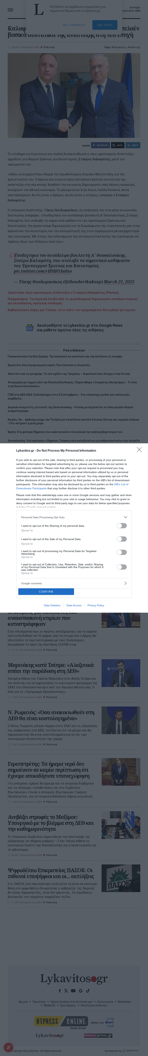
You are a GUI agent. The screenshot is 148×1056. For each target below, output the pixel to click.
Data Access (74, 605)
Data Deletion (52, 605)
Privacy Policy (95, 605)
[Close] (140, 451)
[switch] (122, 525)
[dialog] (74, 528)
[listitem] (74, 517)
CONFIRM (46, 591)
